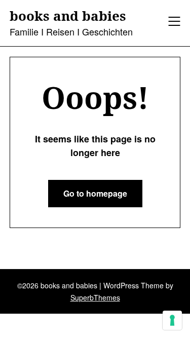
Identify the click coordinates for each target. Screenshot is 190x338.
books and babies (68, 16)
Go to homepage (95, 193)
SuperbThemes (95, 297)
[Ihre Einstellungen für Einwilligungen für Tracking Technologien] (172, 320)
